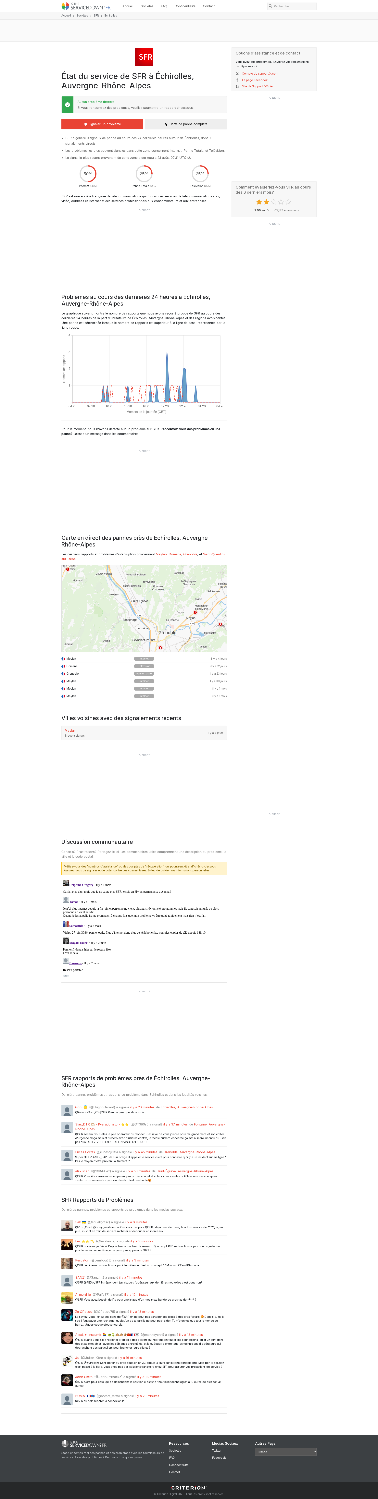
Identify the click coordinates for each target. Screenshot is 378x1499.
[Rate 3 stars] (274, 202)
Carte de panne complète (188, 124)
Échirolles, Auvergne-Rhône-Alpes (187, 1107)
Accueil (127, 6)
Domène (175, 554)
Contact (209, 6)
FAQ (164, 6)
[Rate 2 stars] (267, 202)
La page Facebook (255, 80)
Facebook (219, 1457)
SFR (96, 15)
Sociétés (147, 6)
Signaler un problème (104, 124)
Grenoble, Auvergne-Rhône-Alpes (189, 1152)
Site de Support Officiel (257, 86)
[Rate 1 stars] (259, 202)
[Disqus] (144, 927)
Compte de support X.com (260, 73)
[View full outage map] (144, 608)
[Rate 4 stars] (281, 202)
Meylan (161, 554)
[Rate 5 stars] (288, 202)
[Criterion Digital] (189, 1488)
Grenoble (190, 554)
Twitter (216, 1450)
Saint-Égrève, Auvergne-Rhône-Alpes (185, 1171)
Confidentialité (185, 6)
